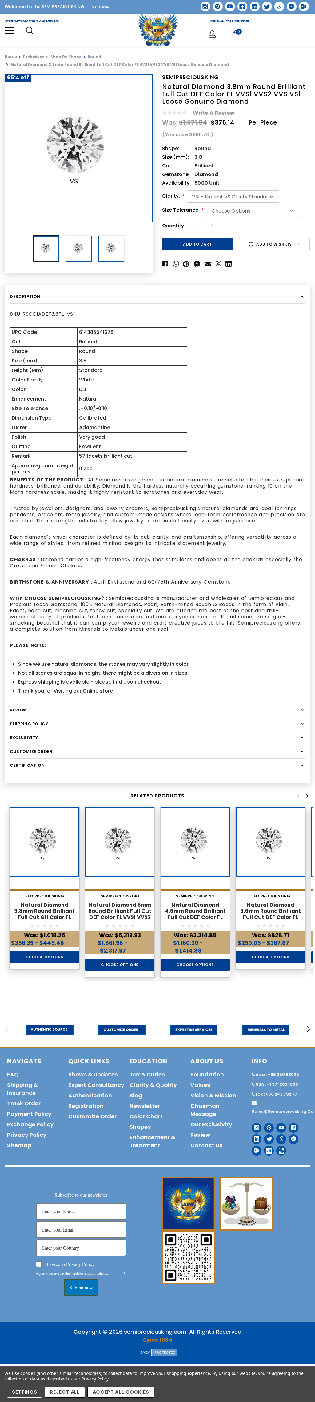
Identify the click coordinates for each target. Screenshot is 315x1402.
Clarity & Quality (153, 1085)
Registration (86, 1106)
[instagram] (203, 4)
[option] (79, 148)
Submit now (81, 1287)
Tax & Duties (147, 1074)
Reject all (65, 1392)
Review (200, 1135)
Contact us (206, 1145)
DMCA (145, 1352)
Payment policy (29, 1114)
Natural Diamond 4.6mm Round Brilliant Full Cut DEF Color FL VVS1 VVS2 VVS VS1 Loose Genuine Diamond (195, 917)
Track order (24, 1103)
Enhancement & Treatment (152, 1141)
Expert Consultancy (96, 1085)
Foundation (207, 1074)
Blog (136, 1095)
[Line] (266, 1148)
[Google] (277, 4)
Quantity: (173, 226)
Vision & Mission (213, 1095)
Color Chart (146, 1116)
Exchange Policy (30, 1124)
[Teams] (302, 4)
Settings (24, 1392)
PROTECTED (164, 1352)
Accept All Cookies (121, 1392)
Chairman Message (205, 1110)
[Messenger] (289, 4)
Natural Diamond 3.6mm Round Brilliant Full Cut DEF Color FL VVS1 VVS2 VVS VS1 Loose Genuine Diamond (270, 917)
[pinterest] (215, 4)
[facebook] (240, 4)
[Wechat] (278, 1148)
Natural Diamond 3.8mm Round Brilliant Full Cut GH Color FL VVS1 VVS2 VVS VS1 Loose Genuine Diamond (44, 917)
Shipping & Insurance (22, 1089)
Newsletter (145, 1106)
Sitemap (19, 1145)
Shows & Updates (93, 1074)
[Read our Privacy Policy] (123, 1273)
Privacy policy (26, 1135)
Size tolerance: (183, 210)
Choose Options (44, 957)
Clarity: (173, 196)
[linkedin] (252, 4)
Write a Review (213, 113)
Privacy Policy (95, 1379)
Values (200, 1085)
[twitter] (265, 4)
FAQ (13, 1074)
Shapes (140, 1127)
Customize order (92, 1116)
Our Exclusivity (211, 1124)
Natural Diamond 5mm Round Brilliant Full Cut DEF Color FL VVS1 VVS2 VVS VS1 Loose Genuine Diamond (119, 917)
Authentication (90, 1095)
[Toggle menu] (9, 30)
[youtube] (228, 4)
